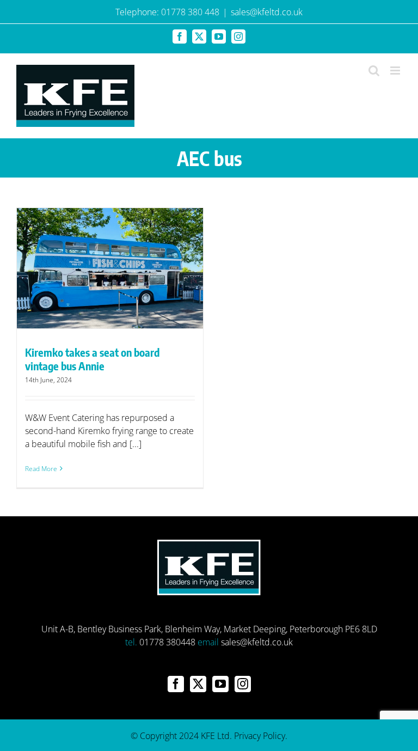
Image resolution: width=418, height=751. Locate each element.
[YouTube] (220, 684)
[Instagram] (243, 684)
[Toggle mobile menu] (396, 70)
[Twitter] (198, 684)
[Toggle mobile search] (373, 70)
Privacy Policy (259, 736)
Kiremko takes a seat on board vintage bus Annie (92, 359)
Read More (41, 468)
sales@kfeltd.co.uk (267, 12)
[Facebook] (176, 684)
